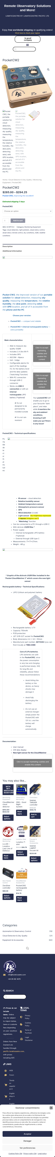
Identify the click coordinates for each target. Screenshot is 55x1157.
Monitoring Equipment (32, 227)
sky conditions (29, 233)
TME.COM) (31, 645)
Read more (19, 812)
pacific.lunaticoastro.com (13, 1051)
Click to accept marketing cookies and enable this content (42, 353)
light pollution (24, 230)
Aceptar (27, 1134)
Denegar (27, 1141)
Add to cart (18, 221)
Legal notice (42, 1153)
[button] (51, 1108)
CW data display (19, 750)
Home (5, 180)
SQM (36, 233)
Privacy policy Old (29, 1153)
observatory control (37, 230)
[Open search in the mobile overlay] (27, 49)
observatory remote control (13, 233)
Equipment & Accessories (13, 940)
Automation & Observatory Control (17, 931)
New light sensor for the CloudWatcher (29, 753)
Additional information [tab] (12, 251)
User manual (18, 747)
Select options (7, 817)
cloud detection (12, 230)
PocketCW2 (8, 206)
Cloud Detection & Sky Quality (15, 936)
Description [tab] (8, 246)
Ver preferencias (27, 1148)
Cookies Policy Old (15, 1153)
